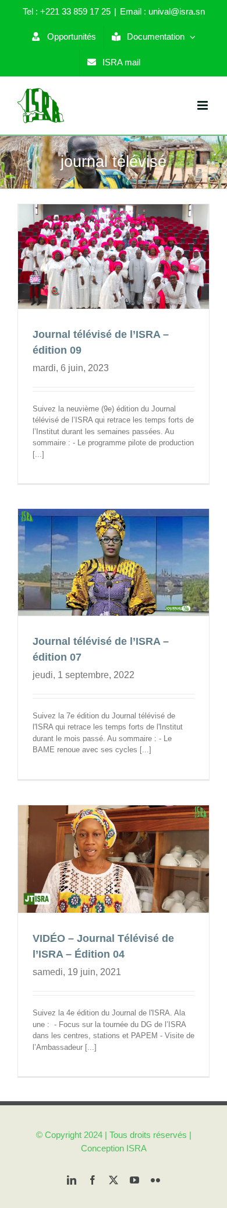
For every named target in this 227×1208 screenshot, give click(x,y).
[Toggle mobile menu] (203, 105)
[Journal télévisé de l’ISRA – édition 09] (113, 256)
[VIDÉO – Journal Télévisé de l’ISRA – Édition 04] (113, 859)
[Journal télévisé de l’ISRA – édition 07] (113, 562)
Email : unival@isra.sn (162, 11)
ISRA (136, 1148)
